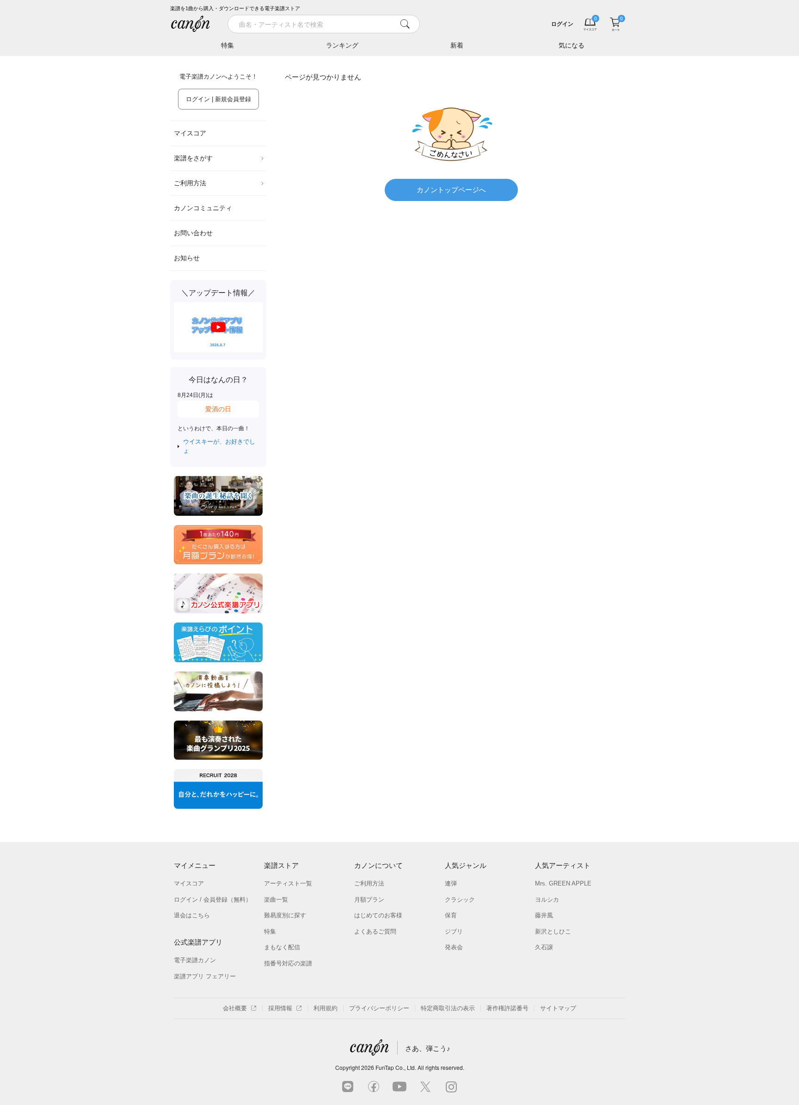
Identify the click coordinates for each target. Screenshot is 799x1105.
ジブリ (454, 931)
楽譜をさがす (193, 158)
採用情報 (280, 1008)
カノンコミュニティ (203, 208)
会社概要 (235, 1008)
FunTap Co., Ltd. (395, 1067)
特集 (227, 45)
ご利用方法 (190, 183)
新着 (456, 45)
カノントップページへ (451, 190)
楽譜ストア (281, 865)
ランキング (342, 45)
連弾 (451, 883)
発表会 (454, 947)
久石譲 (544, 947)
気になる (571, 45)
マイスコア (190, 133)
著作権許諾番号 (507, 1008)
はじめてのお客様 (378, 915)
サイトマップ (558, 1008)
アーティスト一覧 (288, 883)
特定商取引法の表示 (448, 1008)
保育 (451, 915)
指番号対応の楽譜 (288, 963)
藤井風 (544, 915)
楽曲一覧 (276, 899)
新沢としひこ (553, 931)
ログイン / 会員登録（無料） (213, 899)
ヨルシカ (547, 899)
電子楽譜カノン (195, 960)
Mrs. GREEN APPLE (563, 883)
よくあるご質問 (375, 931)
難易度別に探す (285, 915)
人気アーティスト (562, 865)
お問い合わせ (193, 233)
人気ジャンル (465, 865)
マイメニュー (194, 865)
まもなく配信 (282, 947)
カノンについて (378, 865)
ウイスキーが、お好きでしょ (219, 446)
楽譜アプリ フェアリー (205, 976)
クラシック (460, 899)
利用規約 (325, 1008)
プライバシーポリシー (379, 1008)
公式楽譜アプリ (198, 942)
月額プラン (369, 899)
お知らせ (187, 258)
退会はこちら (192, 915)
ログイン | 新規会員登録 (218, 99)
